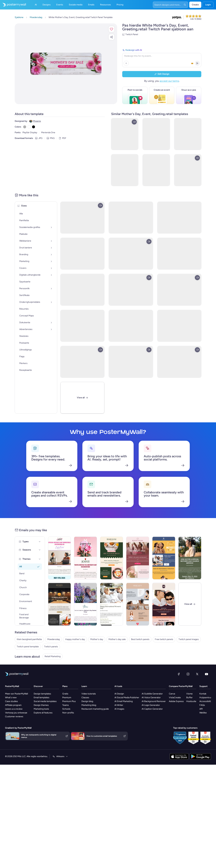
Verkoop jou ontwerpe (16, 712)
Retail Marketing (53, 656)
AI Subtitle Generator (152, 693)
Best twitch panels (140, 639)
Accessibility (205, 701)
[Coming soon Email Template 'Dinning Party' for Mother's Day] (59, 604)
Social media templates (45, 701)
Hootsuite (191, 701)
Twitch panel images (189, 639)
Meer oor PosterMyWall (16, 693)
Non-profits (68, 712)
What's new (11, 697)
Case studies (11, 701)
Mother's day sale (117, 639)
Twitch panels (51, 646)
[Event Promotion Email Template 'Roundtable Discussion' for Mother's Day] (59, 557)
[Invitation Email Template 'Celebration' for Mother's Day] (85, 557)
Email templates (41, 697)
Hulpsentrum (206, 697)
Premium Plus (69, 701)
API (201, 709)
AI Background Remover (154, 701)
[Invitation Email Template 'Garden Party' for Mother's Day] (85, 604)
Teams (65, 705)
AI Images (119, 709)
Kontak (202, 693)
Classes (85, 697)
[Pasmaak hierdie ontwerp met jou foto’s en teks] (66, 64)
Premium (66, 697)
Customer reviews (14, 716)
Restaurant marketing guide (95, 709)
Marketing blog (88, 705)
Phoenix (37, 121)
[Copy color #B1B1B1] (24, 126)
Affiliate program (13, 705)
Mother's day (96, 639)
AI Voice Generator (151, 697)
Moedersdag (53, 639)
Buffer (189, 697)
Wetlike (203, 712)
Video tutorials (88, 693)
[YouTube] (206, 674)
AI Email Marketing (123, 701)
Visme (189, 693)
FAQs (202, 705)
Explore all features (43, 712)
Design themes (41, 705)
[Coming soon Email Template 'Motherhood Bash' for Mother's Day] (137, 557)
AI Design (119, 693)
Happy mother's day (75, 639)
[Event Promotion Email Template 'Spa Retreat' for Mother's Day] (111, 604)
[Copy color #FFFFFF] (29, 126)
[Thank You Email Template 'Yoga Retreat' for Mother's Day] (137, 604)
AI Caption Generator (152, 709)
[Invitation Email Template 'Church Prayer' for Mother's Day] (189, 557)
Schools (66, 709)
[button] (111, 29)
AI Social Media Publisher (126, 697)
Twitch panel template (28, 646)
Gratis (65, 693)
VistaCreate (175, 697)
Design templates (42, 693)
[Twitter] (197, 674)
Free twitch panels (164, 639)
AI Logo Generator (151, 705)
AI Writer (118, 705)
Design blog (87, 701)
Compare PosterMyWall (180, 686)
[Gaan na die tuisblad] (13, 5)
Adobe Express (176, 701)
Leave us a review (13, 709)
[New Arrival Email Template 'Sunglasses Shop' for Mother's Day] (163, 604)
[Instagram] (188, 674)
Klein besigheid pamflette (29, 639)
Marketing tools (41, 709)
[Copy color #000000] (33, 126)
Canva (172, 693)
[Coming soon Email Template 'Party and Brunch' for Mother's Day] (111, 557)
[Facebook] (179, 674)
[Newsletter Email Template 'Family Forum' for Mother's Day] (163, 557)
